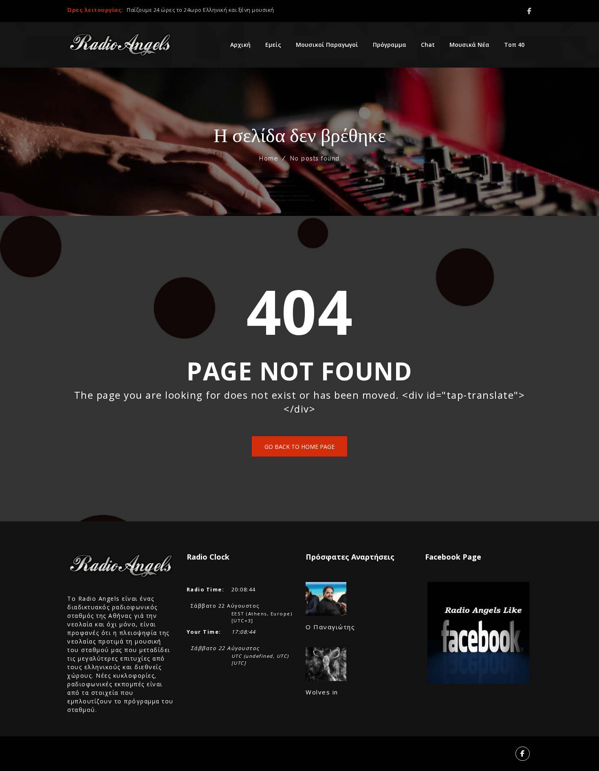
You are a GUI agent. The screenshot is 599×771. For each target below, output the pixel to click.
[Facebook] (529, 11)
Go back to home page (299, 446)
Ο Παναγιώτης (330, 627)
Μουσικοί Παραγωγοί (327, 44)
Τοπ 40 (514, 44)
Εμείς (273, 44)
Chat (428, 44)
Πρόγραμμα (389, 44)
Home (268, 158)
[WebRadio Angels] (120, 45)
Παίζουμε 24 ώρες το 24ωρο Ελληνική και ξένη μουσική (200, 9)
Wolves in (322, 692)
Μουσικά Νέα (469, 44)
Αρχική (240, 44)
